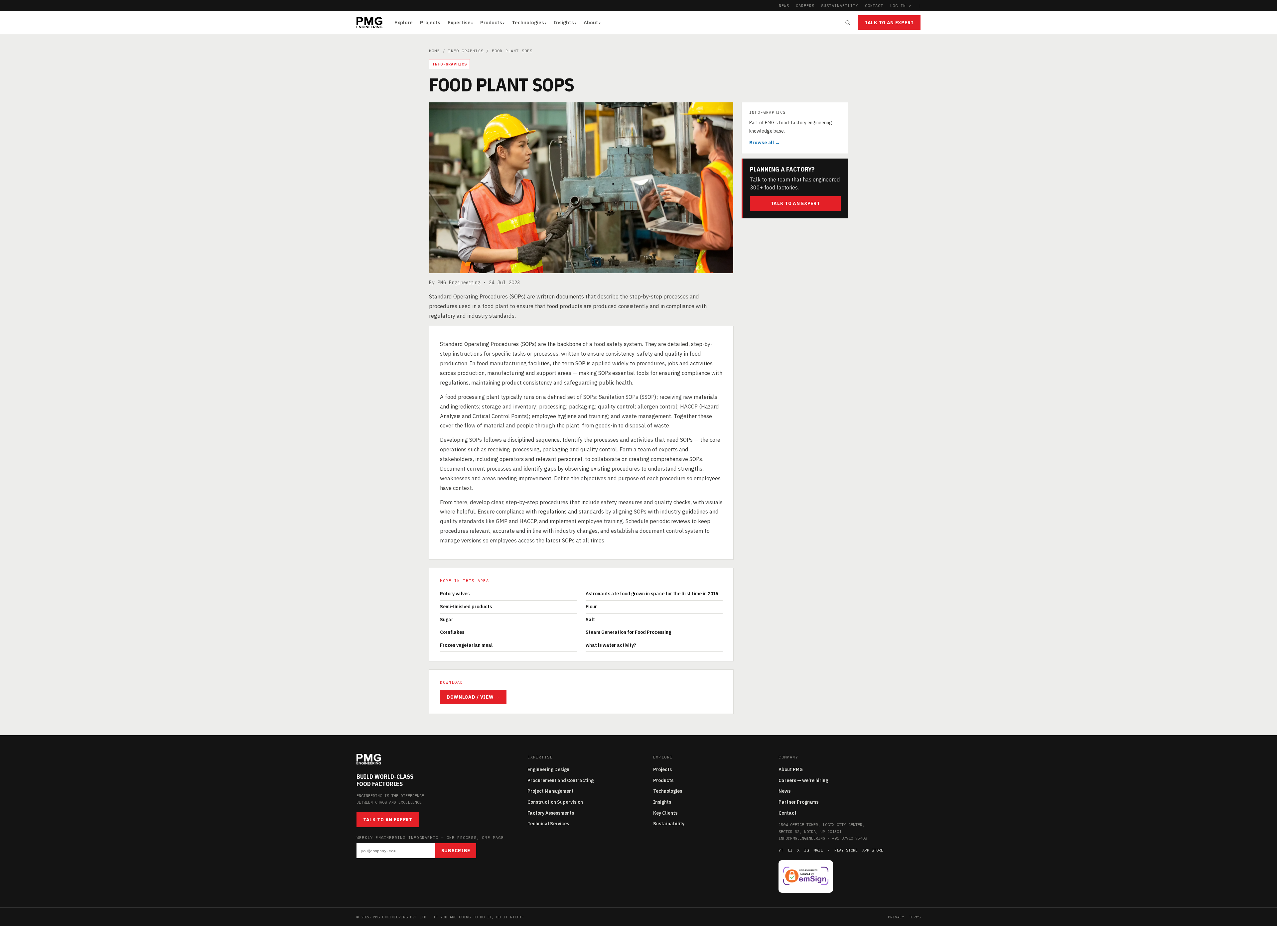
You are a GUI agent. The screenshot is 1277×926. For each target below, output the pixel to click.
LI (790, 850)
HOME (434, 50)
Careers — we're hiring (803, 780)
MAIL (818, 850)
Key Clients (665, 813)
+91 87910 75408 (849, 838)
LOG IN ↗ (900, 5)
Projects (430, 22)
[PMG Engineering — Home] (369, 22)
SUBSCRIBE (455, 851)
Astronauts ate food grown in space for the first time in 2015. (653, 594)
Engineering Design (548, 769)
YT (781, 850)
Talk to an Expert (889, 23)
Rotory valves (455, 594)
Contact (787, 813)
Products (491, 22)
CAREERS (805, 5)
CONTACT (874, 5)
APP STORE (872, 850)
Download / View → (473, 697)
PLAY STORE (846, 850)
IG (806, 850)
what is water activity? (611, 645)
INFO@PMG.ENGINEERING (802, 838)
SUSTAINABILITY (839, 5)
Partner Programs (798, 802)
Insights (564, 22)
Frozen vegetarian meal (466, 645)
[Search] (847, 22)
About (591, 22)
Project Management (550, 791)
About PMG (791, 769)
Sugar (446, 620)
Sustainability (668, 824)
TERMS (915, 916)
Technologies (528, 22)
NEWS (784, 5)
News (784, 791)
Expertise (459, 22)
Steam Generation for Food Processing (628, 632)
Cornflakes (452, 632)
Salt (590, 620)
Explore (403, 22)
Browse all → (764, 143)
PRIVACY (896, 916)
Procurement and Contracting (560, 780)
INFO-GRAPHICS (466, 50)
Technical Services (548, 824)
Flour (591, 607)
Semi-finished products (466, 607)
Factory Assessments (550, 813)
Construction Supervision (555, 802)
